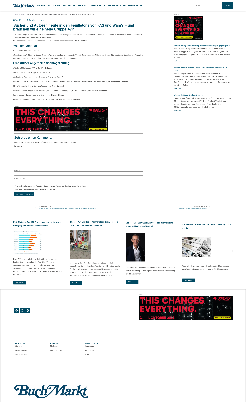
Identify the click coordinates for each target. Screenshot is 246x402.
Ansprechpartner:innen (24, 350)
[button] (13, 251)
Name (17, 170)
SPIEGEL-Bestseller (64, 5)
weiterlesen (178, 61)
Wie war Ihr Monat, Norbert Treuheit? (189, 95)
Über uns (18, 346)
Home (16, 14)
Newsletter (135, 5)
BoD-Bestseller (117, 5)
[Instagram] (22, 310)
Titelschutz (98, 5)
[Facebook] (16, 310)
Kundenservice (21, 354)
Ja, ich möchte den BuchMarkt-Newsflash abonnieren (35, 189)
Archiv (23, 14)
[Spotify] (27, 310)
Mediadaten (43, 5)
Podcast (83, 5)
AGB (87, 354)
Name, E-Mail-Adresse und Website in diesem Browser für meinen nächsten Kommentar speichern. (51, 186)
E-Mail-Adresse (20, 178)
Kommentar (19, 146)
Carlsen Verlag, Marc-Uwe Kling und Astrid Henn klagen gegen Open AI (202, 46)
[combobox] (207, 5)
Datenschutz (90, 350)
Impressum (89, 346)
